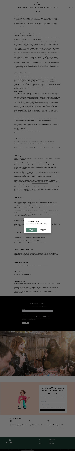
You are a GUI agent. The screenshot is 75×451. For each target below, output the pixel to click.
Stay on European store (43, 230)
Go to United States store (31, 230)
